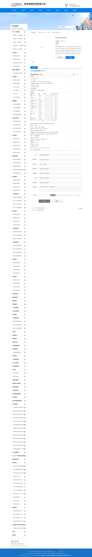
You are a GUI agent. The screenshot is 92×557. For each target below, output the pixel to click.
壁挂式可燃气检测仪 (17, 131)
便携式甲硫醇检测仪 (17, 352)
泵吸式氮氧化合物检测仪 (17, 73)
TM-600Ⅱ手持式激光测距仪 (18, 486)
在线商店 (57, 10)
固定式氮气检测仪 (16, 221)
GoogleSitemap (60, 551)
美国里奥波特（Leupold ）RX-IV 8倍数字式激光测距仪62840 (19, 494)
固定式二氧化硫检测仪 (17, 252)
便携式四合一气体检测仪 (17, 35)
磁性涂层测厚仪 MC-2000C (18, 517)
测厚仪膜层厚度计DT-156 (18, 510)
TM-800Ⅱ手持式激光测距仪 (18, 483)
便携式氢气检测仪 (16, 279)
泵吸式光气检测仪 (16, 59)
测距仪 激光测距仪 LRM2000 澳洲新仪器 (19, 473)
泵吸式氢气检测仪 (16, 283)
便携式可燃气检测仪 (17, 121)
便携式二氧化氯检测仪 (17, 321)
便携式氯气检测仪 (16, 180)
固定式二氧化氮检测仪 (17, 238)
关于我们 (23, 10)
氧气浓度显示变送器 (17, 149)
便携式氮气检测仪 (16, 214)
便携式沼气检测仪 (16, 83)
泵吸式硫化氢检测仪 (17, 162)
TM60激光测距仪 (16, 497)
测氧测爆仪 (53, 555)
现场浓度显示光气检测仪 (17, 62)
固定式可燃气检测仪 (17, 128)
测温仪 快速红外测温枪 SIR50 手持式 (19, 432)
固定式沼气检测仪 (16, 97)
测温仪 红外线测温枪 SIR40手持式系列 (19, 422)
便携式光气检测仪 (16, 55)
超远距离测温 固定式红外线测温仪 (19, 425)
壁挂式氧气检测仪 (16, 152)
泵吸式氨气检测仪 (16, 266)
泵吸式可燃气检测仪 (17, 124)
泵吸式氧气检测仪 (16, 142)
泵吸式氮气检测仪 (16, 217)
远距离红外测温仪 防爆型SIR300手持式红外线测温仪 (19, 429)
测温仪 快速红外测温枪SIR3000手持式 (19, 442)
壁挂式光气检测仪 (16, 66)
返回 (79, 208)
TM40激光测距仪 (16, 500)
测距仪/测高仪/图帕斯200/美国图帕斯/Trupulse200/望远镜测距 (19, 470)
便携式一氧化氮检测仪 (17, 197)
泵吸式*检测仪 (16, 376)
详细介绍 (34, 67)
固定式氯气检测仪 (16, 186)
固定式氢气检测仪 (16, 286)
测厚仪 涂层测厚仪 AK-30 (18, 514)
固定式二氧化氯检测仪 (17, 324)
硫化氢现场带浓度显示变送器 (18, 169)
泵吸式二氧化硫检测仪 (17, 248)
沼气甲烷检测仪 (16, 90)
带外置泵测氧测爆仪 (17, 107)
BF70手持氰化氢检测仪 (39, 208)
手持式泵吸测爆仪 (16, 111)
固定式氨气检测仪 (16, 269)
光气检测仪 (58, 555)
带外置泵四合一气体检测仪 (18, 45)
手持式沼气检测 (16, 86)
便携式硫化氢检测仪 (17, 159)
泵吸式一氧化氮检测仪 (17, 200)
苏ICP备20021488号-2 (62, 553)
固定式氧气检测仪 (16, 145)
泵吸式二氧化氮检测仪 (17, 235)
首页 (45, 32)
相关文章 (15, 541)
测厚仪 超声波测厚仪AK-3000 (18, 521)
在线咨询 (60, 57)
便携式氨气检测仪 (16, 262)
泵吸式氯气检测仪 (16, 183)
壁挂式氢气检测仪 (16, 290)
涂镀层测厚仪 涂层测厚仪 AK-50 (19, 407)
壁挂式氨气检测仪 (16, 273)
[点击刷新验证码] (52, 195)
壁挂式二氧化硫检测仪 (17, 255)
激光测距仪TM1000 (16, 476)
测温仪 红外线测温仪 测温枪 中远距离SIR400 (19, 439)
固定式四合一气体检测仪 (17, 49)
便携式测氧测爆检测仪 (17, 114)
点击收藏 (70, 57)
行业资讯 (40, 10)
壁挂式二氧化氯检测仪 (17, 328)
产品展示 (32, 10)
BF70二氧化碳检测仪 (39, 210)
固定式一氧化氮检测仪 (17, 204)
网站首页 (14, 10)
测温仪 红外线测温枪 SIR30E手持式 (19, 415)
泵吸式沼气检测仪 (16, 80)
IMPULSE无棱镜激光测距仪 (18, 490)
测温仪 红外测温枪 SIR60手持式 (19, 445)
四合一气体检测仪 (41, 555)
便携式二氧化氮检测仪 (17, 231)
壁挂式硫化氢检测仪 (17, 173)
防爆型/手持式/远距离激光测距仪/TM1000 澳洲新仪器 (19, 467)
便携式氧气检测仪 (16, 138)
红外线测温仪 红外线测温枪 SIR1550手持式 (18, 418)
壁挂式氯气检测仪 (16, 190)
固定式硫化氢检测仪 (17, 166)
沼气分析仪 (15, 93)
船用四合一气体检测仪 (17, 42)
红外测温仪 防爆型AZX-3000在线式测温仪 (19, 449)
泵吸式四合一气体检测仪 (17, 38)
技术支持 (49, 10)
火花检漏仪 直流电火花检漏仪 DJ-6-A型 (18, 529)
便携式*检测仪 (16, 373)
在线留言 (66, 10)
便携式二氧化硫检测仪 (17, 245)
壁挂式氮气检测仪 (16, 224)
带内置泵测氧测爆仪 (17, 104)
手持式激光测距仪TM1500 (18, 479)
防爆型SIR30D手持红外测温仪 (19, 435)
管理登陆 (52, 553)
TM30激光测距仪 (16, 504)
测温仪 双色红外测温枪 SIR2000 (19, 410)
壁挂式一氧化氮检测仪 (17, 207)
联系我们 (75, 10)
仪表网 (49, 553)
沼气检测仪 (48, 555)
